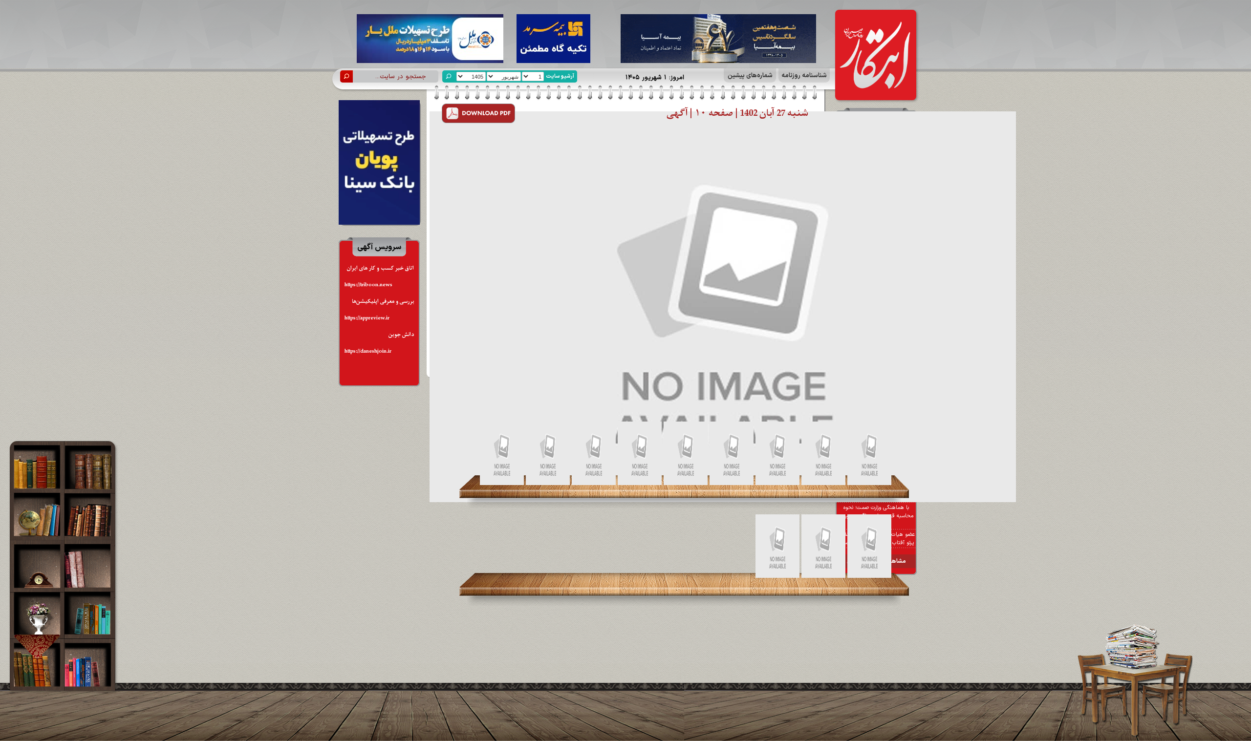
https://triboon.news (368, 285)
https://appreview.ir (367, 318)
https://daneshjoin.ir (368, 351)
